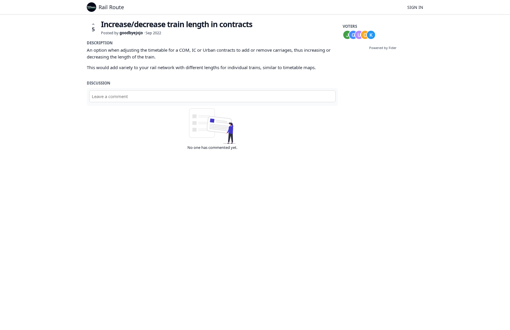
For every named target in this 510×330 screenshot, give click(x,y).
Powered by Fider (383, 47)
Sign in (415, 7)
